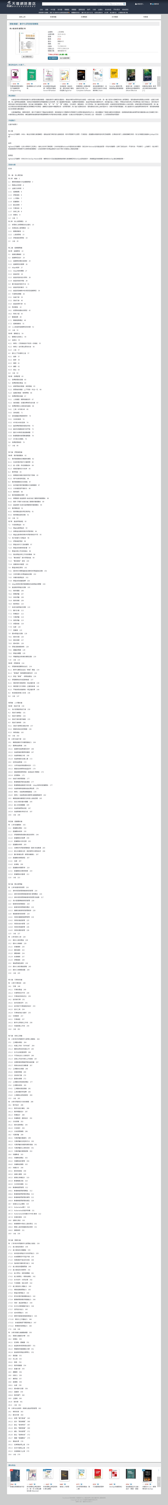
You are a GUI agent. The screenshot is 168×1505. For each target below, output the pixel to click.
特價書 (145, 17)
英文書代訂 (113, 12)
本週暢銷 (84, 17)
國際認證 (82, 9)
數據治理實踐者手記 (17, 1486)
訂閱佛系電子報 (123, 12)
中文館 (53, 9)
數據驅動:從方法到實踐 (34, 87)
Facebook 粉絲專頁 (68, 1498)
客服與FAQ (80, 1498)
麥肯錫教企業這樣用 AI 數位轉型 (50, 1487)
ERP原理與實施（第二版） (83, 1487)
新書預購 (53, 17)
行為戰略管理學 (98, 1486)
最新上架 (22, 17)
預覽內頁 (28, 56)
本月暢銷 (115, 17)
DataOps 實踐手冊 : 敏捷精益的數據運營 (116, 87)
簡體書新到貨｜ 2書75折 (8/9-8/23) (82, 12)
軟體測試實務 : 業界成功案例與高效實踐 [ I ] (149, 88)
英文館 (60, 9)
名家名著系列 (98, 12)
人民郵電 (61, 32)
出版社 (100, 9)
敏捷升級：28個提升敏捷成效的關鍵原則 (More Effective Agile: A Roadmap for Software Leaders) (133, 91)
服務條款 (103, 1498)
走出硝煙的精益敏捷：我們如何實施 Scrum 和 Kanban (49, 88)
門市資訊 (117, 9)
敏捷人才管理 (64, 1486)
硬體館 (74, 9)
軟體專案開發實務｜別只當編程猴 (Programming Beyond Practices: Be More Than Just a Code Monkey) (17, 91)
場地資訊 (125, 9)
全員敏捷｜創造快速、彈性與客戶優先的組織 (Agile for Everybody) (67, 89)
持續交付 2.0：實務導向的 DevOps (149, 1487)
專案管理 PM (62, 51)
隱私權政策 (95, 1498)
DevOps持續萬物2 (115, 1486)
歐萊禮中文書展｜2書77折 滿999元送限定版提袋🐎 (54, 12)
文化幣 (106, 12)
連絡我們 (87, 1498)
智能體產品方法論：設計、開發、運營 (133, 1487)
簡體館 (67, 9)
